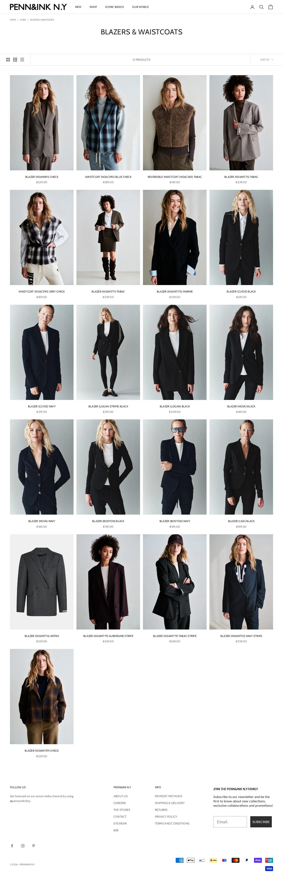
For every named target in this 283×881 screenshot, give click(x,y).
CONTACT (120, 816)
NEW (78, 6)
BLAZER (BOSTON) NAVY (175, 521)
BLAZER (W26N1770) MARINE (175, 291)
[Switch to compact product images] (22, 59)
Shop (23, 19)
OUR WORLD (140, 6)
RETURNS (161, 810)
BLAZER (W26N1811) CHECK (41, 176)
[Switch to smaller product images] (15, 59)
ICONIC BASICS (114, 6)
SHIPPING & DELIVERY (170, 803)
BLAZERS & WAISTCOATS (42, 19)
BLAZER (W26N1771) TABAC (108, 291)
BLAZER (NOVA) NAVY (41, 521)
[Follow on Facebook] (12, 846)
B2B (116, 830)
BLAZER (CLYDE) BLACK (241, 291)
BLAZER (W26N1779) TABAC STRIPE (174, 636)
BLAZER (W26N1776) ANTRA (42, 636)
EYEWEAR (120, 823)
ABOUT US (121, 796)
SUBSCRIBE (261, 822)
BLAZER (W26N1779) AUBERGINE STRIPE (108, 636)
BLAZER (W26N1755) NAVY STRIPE (241, 636)
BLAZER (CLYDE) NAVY (42, 406)
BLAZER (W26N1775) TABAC (241, 176)
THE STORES (122, 810)
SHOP (93, 6)
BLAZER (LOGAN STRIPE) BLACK (108, 406)
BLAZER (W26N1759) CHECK (42, 750)
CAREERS (120, 803)
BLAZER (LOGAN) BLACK (175, 406)
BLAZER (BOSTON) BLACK (108, 521)
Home (13, 19)
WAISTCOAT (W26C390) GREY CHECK (42, 291)
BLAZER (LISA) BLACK (241, 521)
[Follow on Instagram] (23, 846)
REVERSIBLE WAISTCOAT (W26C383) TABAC (175, 176)
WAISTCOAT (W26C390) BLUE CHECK (108, 176)
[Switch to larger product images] (8, 59)
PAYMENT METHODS (168, 796)
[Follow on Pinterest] (33, 846)
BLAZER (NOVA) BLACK (241, 406)
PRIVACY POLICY (166, 816)
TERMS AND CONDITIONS (172, 823)
